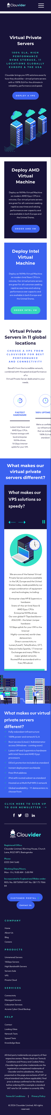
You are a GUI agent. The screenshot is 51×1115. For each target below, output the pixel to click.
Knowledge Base (12, 1042)
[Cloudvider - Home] (16, 6)
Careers (8, 941)
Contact (8, 1024)
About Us (9, 932)
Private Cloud (11, 980)
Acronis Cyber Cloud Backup (17, 1009)
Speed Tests (10, 1038)
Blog (7, 937)
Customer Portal (24, 898)
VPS (6, 975)
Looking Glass (11, 1029)
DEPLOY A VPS (25, 95)
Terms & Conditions (15, 1096)
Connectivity (10, 995)
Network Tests (11, 1033)
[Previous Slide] (12, 515)
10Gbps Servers (12, 961)
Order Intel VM (25, 310)
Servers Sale (10, 971)
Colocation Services (13, 1004)
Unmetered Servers (13, 957)
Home (7, 928)
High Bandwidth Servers (16, 966)
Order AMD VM (25, 229)
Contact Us (26, 905)
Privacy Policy (38, 1096)
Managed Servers (13, 1000)
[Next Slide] (22, 515)
